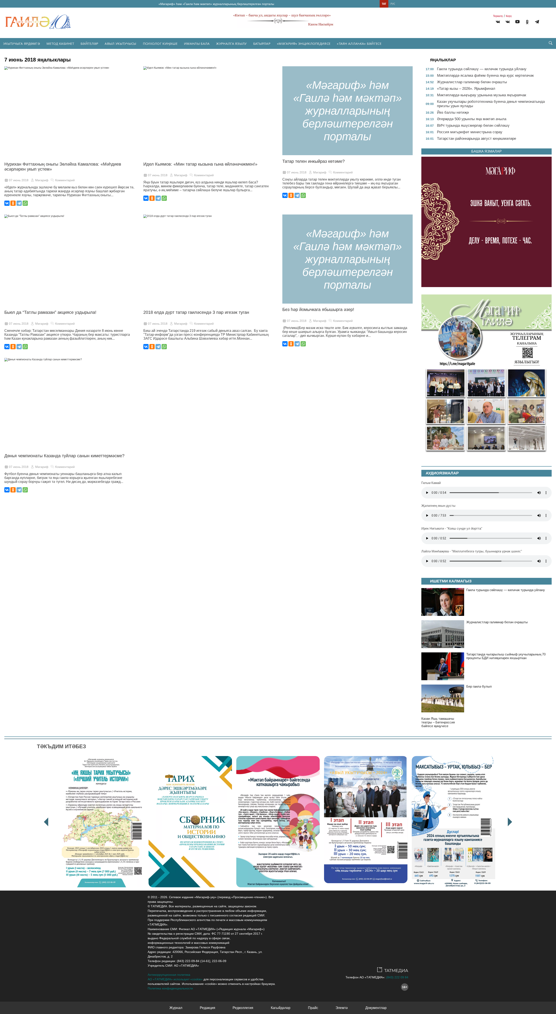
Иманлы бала (197, 43)
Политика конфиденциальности (170, 988)
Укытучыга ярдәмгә (21, 43)
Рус (393, 4)
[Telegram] (537, 22)
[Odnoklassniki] (527, 22)
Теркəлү (498, 16)
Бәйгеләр (89, 43)
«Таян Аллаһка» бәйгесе (359, 43)
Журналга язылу (231, 43)
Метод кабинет (60, 43)
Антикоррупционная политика (169, 974)
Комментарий (65, 180)
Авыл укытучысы (120, 43)
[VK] (498, 22)
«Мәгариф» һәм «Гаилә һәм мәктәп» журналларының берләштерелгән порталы (216, 4)
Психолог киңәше (160, 43)
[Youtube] (517, 22)
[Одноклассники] (13, 203)
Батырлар (261, 43)
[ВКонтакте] (7, 203)
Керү (509, 16)
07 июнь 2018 (18, 180)
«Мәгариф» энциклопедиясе (303, 43)
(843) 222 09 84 (397, 977)
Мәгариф (41, 180)
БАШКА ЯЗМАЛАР (486, 151)
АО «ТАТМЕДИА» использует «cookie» (175, 979)
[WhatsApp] (25, 203)
